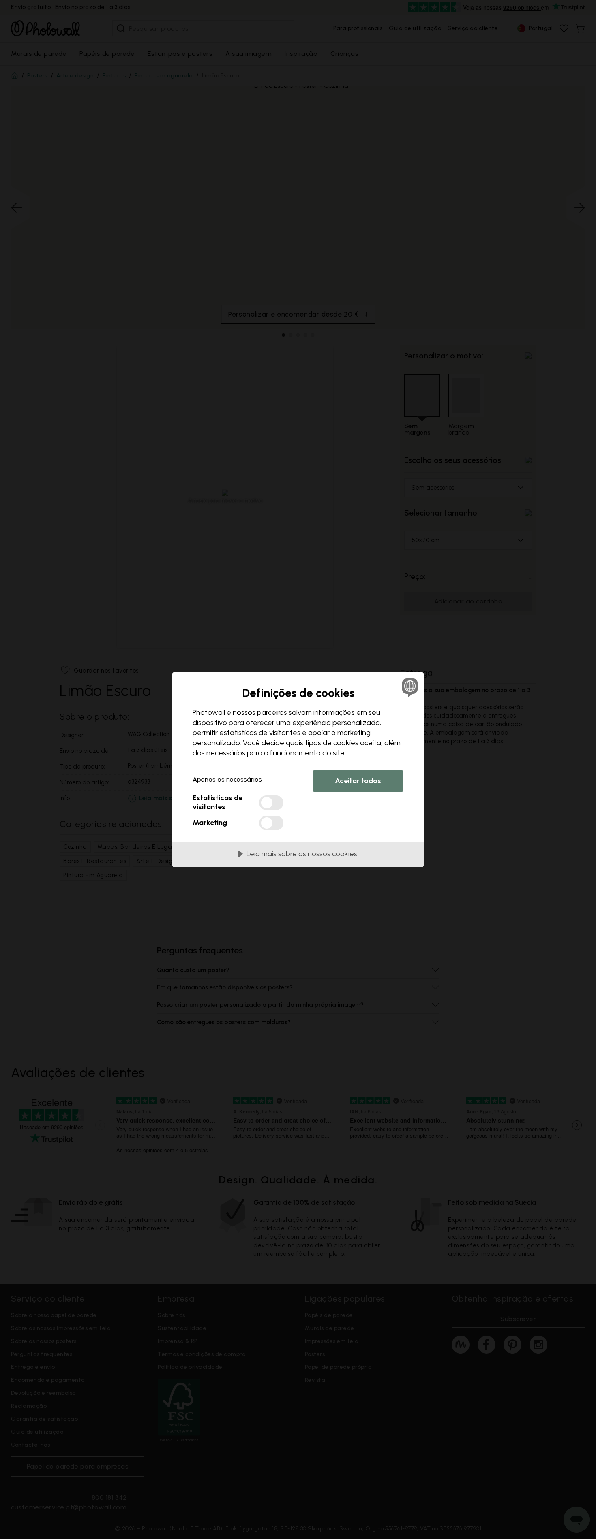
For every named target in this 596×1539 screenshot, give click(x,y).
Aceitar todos (358, 780)
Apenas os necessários (227, 779)
